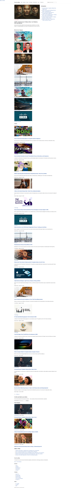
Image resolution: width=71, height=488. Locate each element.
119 (16, 394)
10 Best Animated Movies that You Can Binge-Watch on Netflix (26, 431)
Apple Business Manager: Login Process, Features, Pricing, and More (27, 280)
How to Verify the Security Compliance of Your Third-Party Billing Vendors (28, 299)
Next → (18, 394)
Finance (27, 2)
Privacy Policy (18, 475)
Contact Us (41, 2)
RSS (16, 485)
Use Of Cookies (18, 477)
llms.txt (15, 461)
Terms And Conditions (19, 478)
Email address (16, 400)
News (21, 2)
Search (48, 2)
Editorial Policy (18, 476)
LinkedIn (17, 484)
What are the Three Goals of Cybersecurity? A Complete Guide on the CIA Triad (29, 262)
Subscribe (27, 400)
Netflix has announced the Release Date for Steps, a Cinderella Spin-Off (28, 446)
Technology (30, 2)
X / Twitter (17, 483)
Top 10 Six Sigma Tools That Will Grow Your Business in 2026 (26, 334)
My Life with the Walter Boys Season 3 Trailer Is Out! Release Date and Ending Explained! (31, 387)
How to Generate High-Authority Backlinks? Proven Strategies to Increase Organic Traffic (31, 209)
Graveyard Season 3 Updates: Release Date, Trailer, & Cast (25, 369)
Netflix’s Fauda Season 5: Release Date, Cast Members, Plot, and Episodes (26, 22)
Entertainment (35, 2)
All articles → (16, 125)
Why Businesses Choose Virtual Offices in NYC (23, 244)
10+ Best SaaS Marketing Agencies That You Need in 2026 (25, 316)
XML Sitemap (19, 461)
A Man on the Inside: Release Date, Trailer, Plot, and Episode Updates (27, 191)
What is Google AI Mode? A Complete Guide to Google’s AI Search (26, 351)
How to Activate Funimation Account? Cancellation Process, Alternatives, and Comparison (31, 156)
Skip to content (2, 0)
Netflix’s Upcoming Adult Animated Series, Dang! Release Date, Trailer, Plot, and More (30, 173)
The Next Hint (17, 2)
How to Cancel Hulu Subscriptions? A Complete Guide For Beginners (27, 138)
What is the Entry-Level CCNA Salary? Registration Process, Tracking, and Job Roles (30, 227)
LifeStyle (17, 466)
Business (24, 2)
